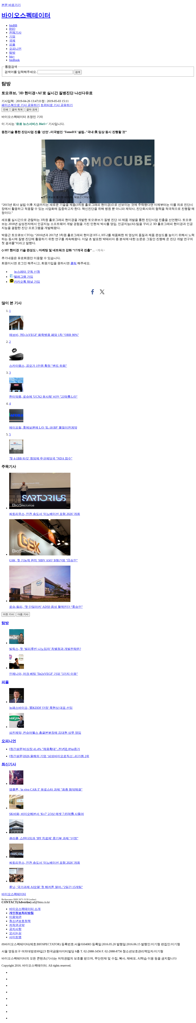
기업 (12, 36)
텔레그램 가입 (23, 276)
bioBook (14, 60)
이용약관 (15, 917)
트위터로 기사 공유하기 (102, 291)
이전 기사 (8, 614)
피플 (12, 44)
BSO (12, 29)
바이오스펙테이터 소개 (25, 909)
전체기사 (15, 32)
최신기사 (9, 764)
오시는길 (15, 933)
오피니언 (15, 48)
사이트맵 (15, 937)
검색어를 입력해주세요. (21, 72)
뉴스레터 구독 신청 (27, 271)
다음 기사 (23, 614)
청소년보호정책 (20, 921)
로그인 (22, 263)
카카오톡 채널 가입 (27, 281)
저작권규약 (16, 925)
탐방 (12, 52)
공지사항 (15, 929)
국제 (12, 40)
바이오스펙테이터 (26, 15)
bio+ (12, 56)
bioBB (13, 25)
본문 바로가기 (11, 5)
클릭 (73, 263)
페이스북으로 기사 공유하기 (92, 291)
